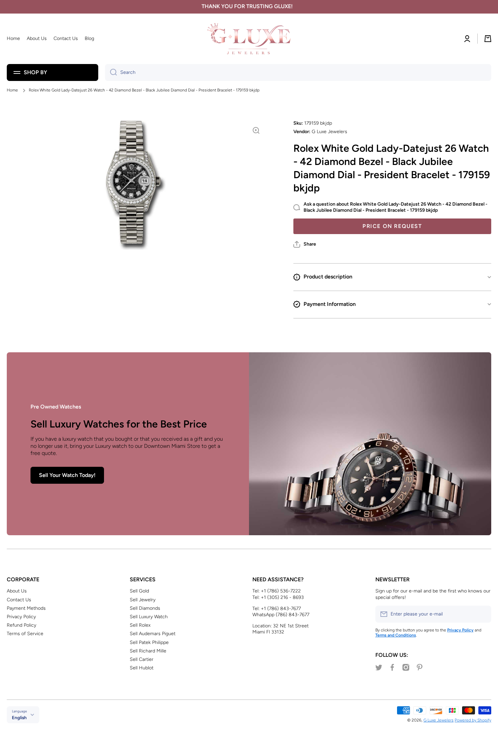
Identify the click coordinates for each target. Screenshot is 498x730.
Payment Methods (26, 608)
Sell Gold (139, 591)
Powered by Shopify (473, 720)
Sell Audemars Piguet (152, 634)
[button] (304, 244)
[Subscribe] (482, 614)
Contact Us (19, 600)
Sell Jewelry (142, 600)
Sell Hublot (141, 668)
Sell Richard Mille (148, 651)
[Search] (111, 72)
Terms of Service (25, 634)
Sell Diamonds (145, 608)
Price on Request (392, 226)
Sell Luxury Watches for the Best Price (118, 424)
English (19, 717)
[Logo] (249, 39)
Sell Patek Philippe (149, 642)
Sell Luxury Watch (149, 617)
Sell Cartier (141, 659)
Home (12, 90)
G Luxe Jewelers (438, 720)
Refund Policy (21, 625)
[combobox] (298, 72)
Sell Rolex (140, 625)
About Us (17, 591)
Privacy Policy (21, 617)
